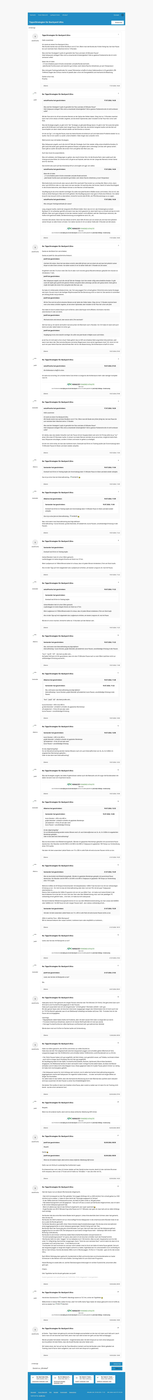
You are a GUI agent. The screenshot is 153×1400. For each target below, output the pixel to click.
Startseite (33, 1392)
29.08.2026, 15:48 (58, 1383)
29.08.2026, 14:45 (107, 1381)
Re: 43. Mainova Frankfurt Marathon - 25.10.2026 (64, 1377)
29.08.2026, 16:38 (43, 1381)
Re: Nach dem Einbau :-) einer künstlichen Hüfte (42, 1377)
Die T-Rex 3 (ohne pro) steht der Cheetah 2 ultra (86, 1379)
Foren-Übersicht (42, 1392)
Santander (35, 408)
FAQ (50, 1392)
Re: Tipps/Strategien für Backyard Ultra (57, 94)
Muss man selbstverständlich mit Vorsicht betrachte (107, 1379)
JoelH (35, 100)
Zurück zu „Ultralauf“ (40, 1368)
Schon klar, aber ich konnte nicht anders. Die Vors (64, 1379)
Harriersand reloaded (59, 1381)
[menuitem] (116, 15)
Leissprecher (35, 1381)
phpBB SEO (42, 1396)
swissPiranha (35, 40)
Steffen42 (99, 1381)
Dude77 (77, 1381)
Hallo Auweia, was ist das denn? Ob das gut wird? (42, 1379)
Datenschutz (72, 1392)
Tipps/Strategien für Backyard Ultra (56, 35)
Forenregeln (63, 1392)
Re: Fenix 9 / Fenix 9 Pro (86, 1377)
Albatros (35, 467)
